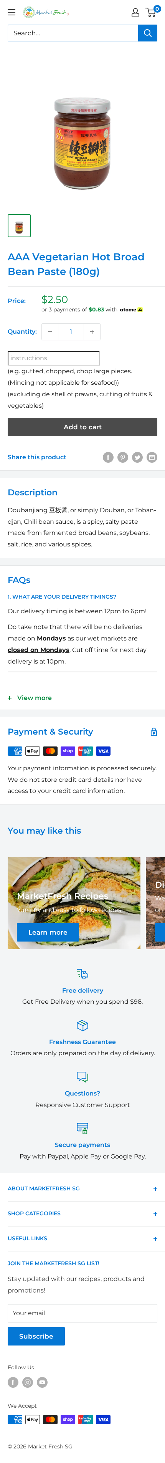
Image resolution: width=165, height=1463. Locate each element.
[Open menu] (11, 12)
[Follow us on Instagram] (27, 1382)
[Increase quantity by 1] (92, 332)
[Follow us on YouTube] (42, 1382)
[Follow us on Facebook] (13, 1382)
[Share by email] (152, 457)
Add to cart (83, 427)
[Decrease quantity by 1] (50, 332)
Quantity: (22, 331)
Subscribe (36, 1336)
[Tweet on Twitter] (137, 457)
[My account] (135, 12)
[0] (151, 12)
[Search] (147, 33)
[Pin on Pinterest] (122, 457)
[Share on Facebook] (108, 457)
